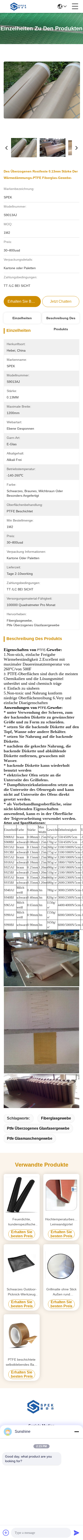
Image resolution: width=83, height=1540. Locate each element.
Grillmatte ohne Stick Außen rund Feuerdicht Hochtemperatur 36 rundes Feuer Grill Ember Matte (61, 1292)
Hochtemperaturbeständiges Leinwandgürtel (61, 1221)
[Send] (76, 1533)
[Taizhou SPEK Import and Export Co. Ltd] (19, 6)
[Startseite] (41, 1412)
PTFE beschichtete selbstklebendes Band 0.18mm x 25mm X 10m (22, 1362)
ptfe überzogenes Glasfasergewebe (38, 1128)
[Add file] (6, 1533)
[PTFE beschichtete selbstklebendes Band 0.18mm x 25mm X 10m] (22, 1335)
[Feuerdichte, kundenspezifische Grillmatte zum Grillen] (22, 1195)
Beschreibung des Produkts (60, 320)
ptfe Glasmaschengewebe (29, 1138)
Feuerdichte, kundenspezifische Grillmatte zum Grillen (22, 1222)
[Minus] (76, 1431)
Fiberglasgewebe (56, 1118)
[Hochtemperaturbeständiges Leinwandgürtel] (61, 1195)
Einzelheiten (22, 318)
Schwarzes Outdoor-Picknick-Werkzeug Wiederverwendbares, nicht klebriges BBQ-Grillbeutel (22, 1292)
